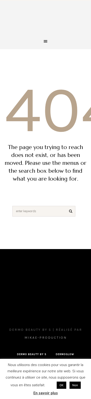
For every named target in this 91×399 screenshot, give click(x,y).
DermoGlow (65, 354)
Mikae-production (45, 338)
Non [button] (75, 385)
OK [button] (61, 385)
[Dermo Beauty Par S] (46, 19)
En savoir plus (45, 393)
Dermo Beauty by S (31, 354)
